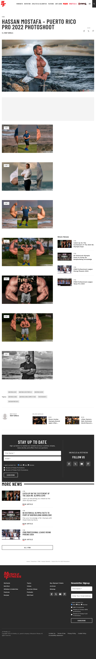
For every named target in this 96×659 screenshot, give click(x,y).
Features (51, 4)
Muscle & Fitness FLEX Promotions (17, 470)
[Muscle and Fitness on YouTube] (82, 464)
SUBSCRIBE (11, 475)
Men (26, 465)
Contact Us (52, 633)
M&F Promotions (78, 607)
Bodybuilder (12, 392)
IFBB (3, 16)
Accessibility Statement (56, 635)
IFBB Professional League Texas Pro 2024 (83, 283)
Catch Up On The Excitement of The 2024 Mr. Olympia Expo (84, 245)
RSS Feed (30, 595)
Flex (65, 3)
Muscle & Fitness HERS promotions (80, 610)
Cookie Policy (82, 633)
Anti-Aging (58, 4)
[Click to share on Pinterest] (93, 31)
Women (31, 465)
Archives (53, 586)
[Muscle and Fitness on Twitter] (75, 464)
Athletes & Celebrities (39, 4)
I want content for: (10, 465)
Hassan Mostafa (13, 401)
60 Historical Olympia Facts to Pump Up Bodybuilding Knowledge (83, 257)
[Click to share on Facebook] (84, 31)
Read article (28, 504)
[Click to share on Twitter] (88, 31)
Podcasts (30, 592)
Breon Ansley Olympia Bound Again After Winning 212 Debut (54, 423)
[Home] (3, 6)
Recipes (6, 595)
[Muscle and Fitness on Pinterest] (88, 464)
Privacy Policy (72, 633)
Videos (29, 586)
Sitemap (52, 589)
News (50, 417)
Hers (73, 3)
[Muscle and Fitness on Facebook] (69, 464)
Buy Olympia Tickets (56, 583)
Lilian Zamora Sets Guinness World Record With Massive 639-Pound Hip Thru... (86, 424)
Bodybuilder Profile (25, 392)
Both (21, 465)
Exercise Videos (32, 589)
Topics (29, 583)
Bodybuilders (39, 392)
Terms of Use (61, 633)
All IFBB (27, 547)
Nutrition (27, 4)
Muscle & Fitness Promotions (15, 467)
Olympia (82, 4)
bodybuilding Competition (28, 397)
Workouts (19, 4)
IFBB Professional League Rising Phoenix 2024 (83, 270)
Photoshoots (42, 397)
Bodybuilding (13, 397)
